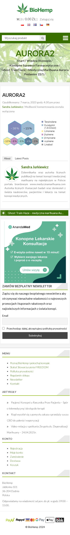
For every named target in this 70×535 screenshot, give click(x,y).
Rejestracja (16, 448)
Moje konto (16, 452)
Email (5, 315)
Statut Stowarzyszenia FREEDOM (29, 367)
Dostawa (15, 460)
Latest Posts (22, 158)
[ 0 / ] (28, 19)
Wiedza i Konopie (39, 60)
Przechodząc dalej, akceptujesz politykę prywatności (36, 328)
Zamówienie (17, 456)
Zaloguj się (47, 19)
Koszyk (14, 464)
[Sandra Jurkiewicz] (11, 173)
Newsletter (16, 379)
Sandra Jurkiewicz (12, 106)
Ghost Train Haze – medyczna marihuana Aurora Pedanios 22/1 (35, 72)
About (7, 158)
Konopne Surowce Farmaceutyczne (34, 65)
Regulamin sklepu (19, 375)
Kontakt (14, 383)
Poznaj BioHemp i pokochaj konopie (30, 363)
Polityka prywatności (21, 371)
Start (20, 60)
